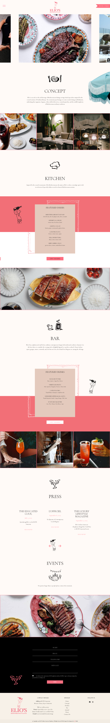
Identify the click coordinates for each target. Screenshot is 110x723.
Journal (67, 710)
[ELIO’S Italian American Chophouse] (55, 7)
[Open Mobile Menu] (4, 6)
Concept (67, 703)
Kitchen (67, 705)
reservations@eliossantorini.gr (45, 714)
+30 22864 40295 (44, 707)
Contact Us (67, 714)
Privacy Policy (48, 677)
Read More (28, 529)
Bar (67, 708)
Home (67, 701)
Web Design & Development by (70, 721)
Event (67, 712)
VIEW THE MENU (55, 258)
